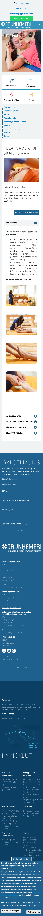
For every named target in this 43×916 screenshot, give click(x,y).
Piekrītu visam (33, 912)
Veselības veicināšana (31, 85)
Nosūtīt (21, 530)
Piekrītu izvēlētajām (11, 911)
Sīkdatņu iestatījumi (22, 859)
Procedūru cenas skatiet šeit (26, 212)
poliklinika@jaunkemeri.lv (11, 608)
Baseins (7, 125)
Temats (5, 491)
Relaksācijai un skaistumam (15, 122)
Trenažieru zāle (10, 118)
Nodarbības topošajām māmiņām (17, 129)
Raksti (6, 114)
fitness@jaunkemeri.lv (10, 659)
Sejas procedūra (14, 433)
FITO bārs (8, 132)
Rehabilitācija (11, 85)
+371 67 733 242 (22, 8)
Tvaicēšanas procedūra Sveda (21, 422)
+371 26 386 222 (22, 3)
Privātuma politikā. (18, 898)
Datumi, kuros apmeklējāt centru (16, 500)
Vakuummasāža (14, 416)
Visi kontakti (21, 668)
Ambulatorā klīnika (11, 100)
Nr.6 (24, 811)
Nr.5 (3, 840)
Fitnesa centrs (9, 107)
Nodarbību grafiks (11, 111)
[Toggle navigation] (39, 25)
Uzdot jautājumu (21, 18)
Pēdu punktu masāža (16, 427)
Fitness (31, 100)
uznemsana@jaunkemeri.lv (12, 633)
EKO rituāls (11, 223)
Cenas (6, 136)
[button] (21, 295)
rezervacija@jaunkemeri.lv (21, 14)
